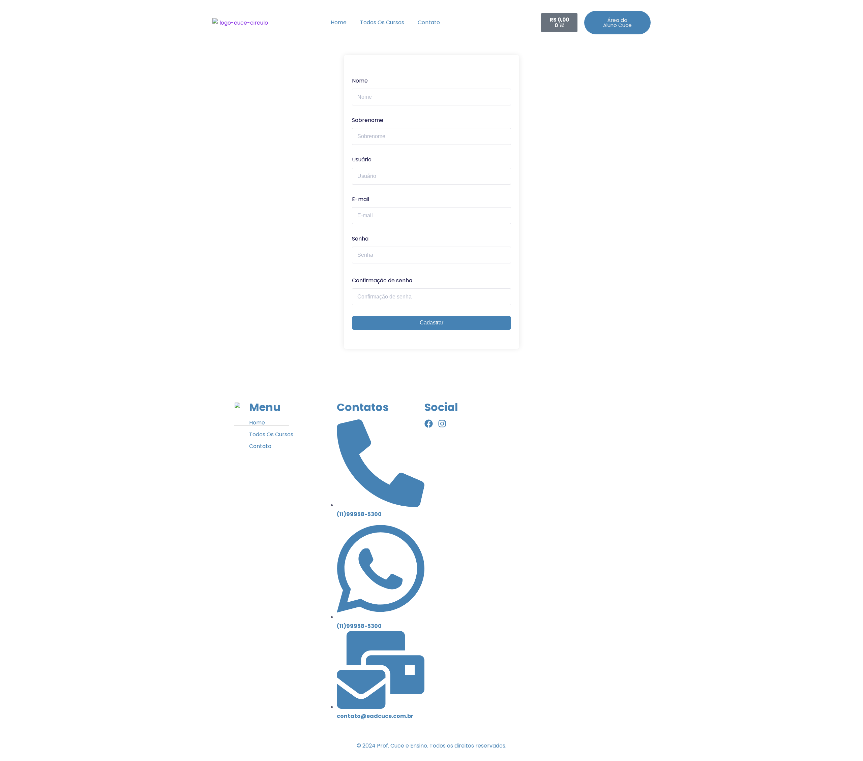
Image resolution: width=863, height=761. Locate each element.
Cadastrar (431, 322)
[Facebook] (428, 423)
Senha (360, 239)
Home (339, 22)
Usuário (361, 159)
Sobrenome (367, 120)
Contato (429, 22)
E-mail (360, 199)
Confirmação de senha (382, 280)
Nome (360, 81)
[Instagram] (442, 423)
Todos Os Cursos (382, 22)
